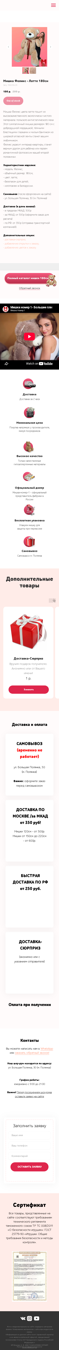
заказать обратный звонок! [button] (32, 1053)
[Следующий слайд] (50, 47)
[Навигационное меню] (53, 5)
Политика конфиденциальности (29, 1347)
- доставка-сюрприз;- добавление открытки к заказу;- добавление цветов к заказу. (21, 243)
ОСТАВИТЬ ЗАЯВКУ (30, 1166)
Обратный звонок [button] (29, 288)
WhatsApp (47, 1048)
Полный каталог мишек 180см (28, 278)
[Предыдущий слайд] (8, 47)
